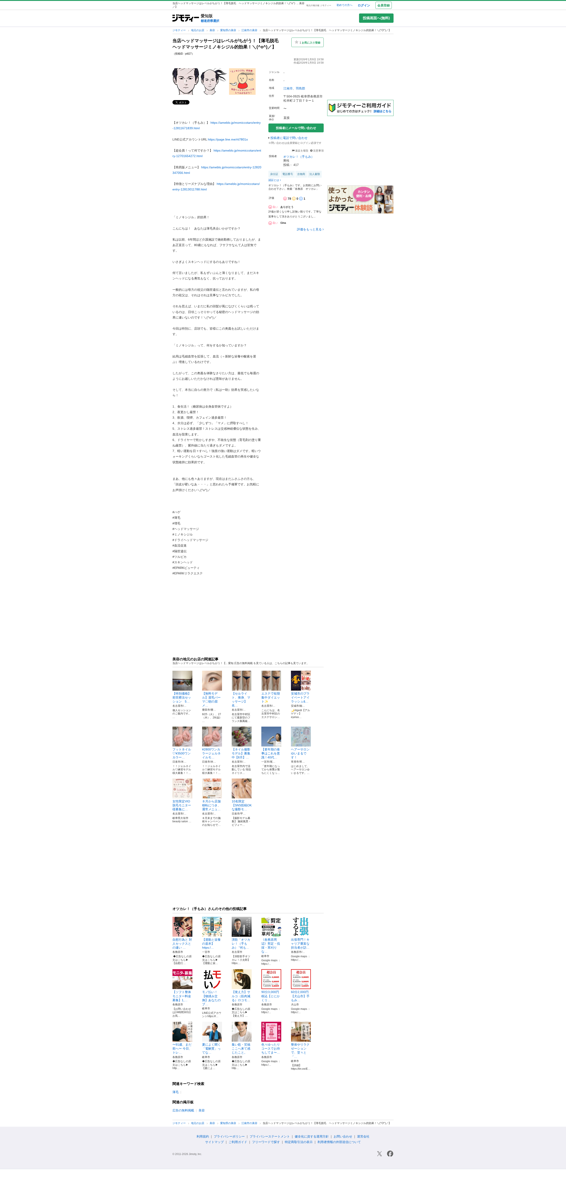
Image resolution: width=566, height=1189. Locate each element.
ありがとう (287, 207)
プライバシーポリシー (229, 1136)
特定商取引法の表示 (299, 1142)
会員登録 (383, 5)
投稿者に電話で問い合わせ (289, 138)
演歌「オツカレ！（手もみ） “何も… (241, 943)
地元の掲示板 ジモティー (318, 5)
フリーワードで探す (266, 1142)
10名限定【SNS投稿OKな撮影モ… (242, 805)
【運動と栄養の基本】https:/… (211, 943)
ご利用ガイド (238, 1142)
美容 (213, 30)
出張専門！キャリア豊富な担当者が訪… (300, 943)
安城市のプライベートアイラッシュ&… (300, 697)
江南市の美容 (249, 30)
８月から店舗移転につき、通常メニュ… (211, 805)
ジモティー (179, 30)
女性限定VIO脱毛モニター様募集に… (181, 805)
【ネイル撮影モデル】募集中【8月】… (241, 753)
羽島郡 (300, 88)
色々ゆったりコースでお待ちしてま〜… (270, 1048)
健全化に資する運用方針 (312, 1136)
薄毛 (175, 1092)
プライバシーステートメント (270, 1136)
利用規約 (203, 1136)
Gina (283, 222)
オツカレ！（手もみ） (298, 156)
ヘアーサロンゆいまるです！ (300, 753)
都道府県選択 (210, 21)
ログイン (364, 5)
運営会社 (363, 1136)
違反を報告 (301, 150)
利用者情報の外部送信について (339, 1142)
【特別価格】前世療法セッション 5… (181, 697)
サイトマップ (214, 1142)
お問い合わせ (343, 1136)
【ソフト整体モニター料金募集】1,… (181, 996)
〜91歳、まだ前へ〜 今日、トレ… (182, 1048)
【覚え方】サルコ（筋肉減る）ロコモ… (241, 996)
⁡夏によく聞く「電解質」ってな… (211, 1048)
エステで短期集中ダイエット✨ (270, 697)
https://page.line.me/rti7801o (228, 139)
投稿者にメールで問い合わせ (296, 128)
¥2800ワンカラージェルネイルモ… (211, 753)
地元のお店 (198, 30)
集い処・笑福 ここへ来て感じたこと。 (242, 1048)
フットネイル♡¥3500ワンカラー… (181, 753)
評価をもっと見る (309, 229)
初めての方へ (344, 5)
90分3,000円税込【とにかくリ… (270, 996)
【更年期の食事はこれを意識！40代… (270, 753)
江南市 (288, 88)
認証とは (273, 180)
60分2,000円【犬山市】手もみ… (300, 996)
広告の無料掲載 (183, 1110)
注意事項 (318, 150)
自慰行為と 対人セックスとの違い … (182, 943)
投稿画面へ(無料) (376, 18)
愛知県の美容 (228, 30)
